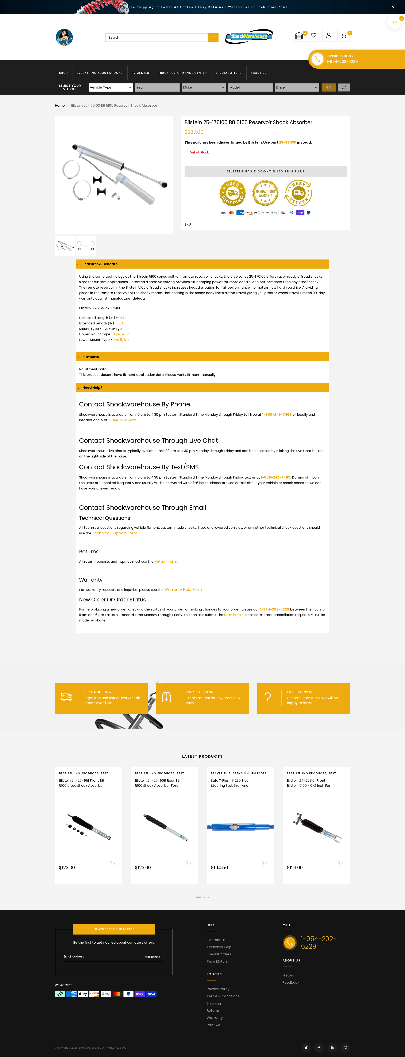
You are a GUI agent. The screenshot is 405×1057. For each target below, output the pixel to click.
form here (232, 614)
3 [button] (208, 897)
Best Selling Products (79, 773)
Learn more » (125, 703)
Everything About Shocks (100, 73)
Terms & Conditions (223, 996)
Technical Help (219, 947)
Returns (213, 1010)
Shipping (214, 1003)
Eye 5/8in (121, 334)
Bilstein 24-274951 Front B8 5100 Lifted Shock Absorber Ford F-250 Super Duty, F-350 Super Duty (81, 788)
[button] (299, 35)
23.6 (121, 323)
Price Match (217, 961)
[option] (114, 175)
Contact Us (216, 939)
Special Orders (219, 954)
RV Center (140, 73)
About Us (258, 73)
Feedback (291, 982)
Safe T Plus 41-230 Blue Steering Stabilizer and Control (229, 785)
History (288, 975)
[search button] (213, 37)
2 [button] (204, 897)
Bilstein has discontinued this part (266, 171)
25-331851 (287, 142)
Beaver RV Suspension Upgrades (239, 773)
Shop (63, 73)
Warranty (215, 1017)
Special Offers (229, 73)
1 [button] (198, 897)
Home (60, 105)
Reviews (213, 1024)
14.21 (122, 317)
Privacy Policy (218, 989)
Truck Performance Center (182, 73)
